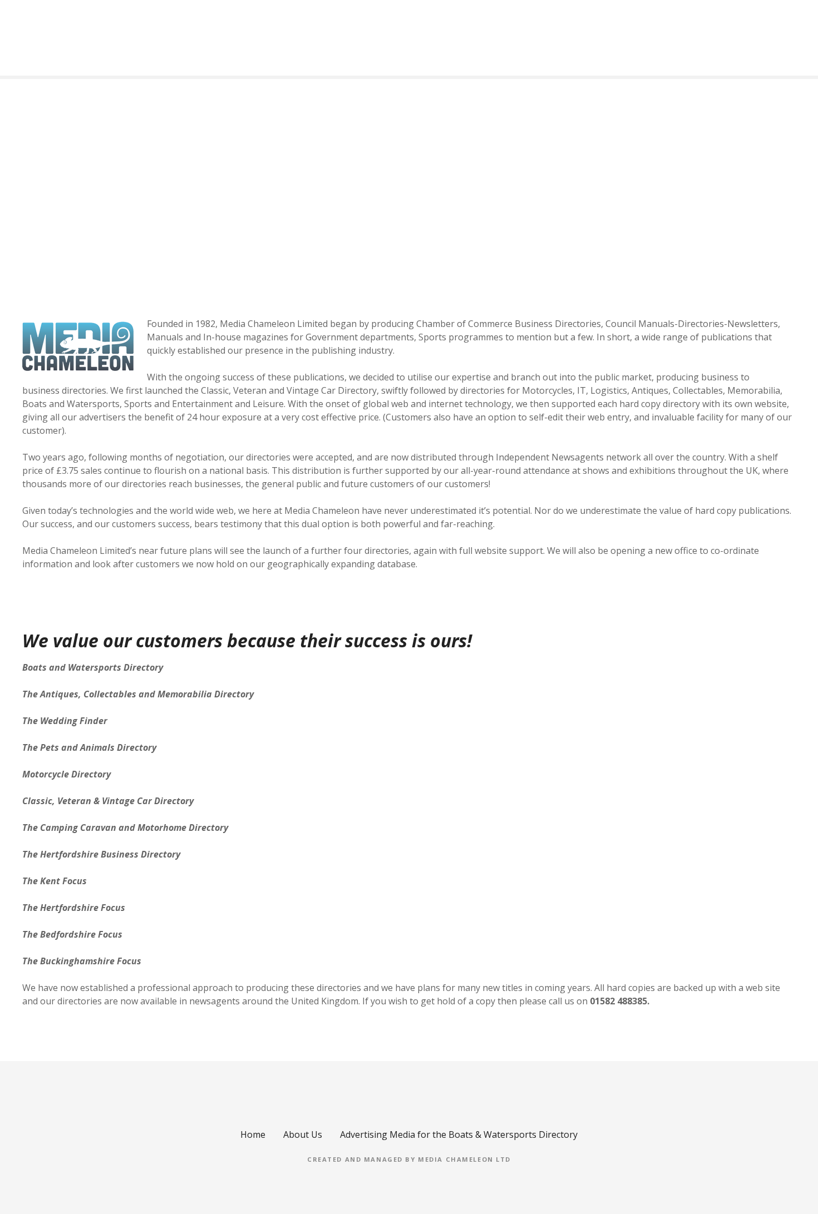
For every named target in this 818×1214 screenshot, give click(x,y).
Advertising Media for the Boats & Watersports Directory (459, 1134)
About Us (302, 1134)
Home (252, 1134)
